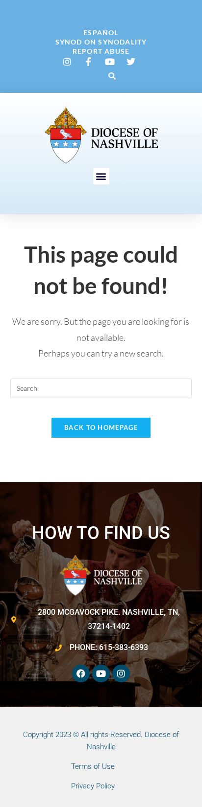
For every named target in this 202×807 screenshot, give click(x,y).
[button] (111, 75)
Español (100, 32)
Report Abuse (101, 51)
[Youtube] (101, 673)
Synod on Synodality (101, 42)
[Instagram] (121, 673)
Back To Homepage (101, 427)
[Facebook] (81, 673)
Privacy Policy (93, 786)
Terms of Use (93, 766)
